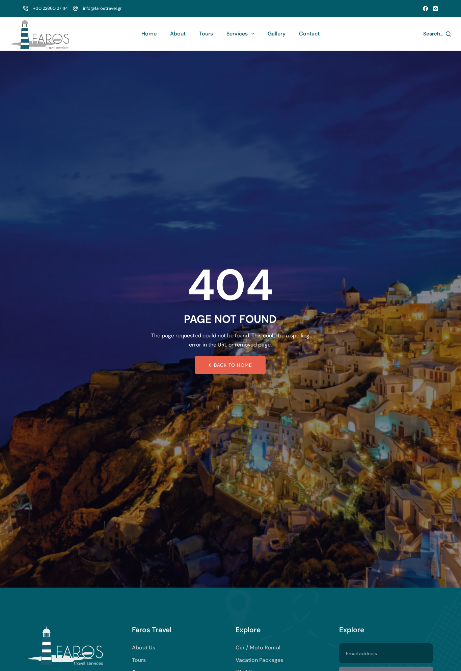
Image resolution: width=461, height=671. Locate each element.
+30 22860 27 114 (50, 8)
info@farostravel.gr (102, 8)
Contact (309, 33)
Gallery (277, 33)
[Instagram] (435, 8)
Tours (206, 33)
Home (149, 33)
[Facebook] (425, 8)
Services (237, 33)
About (178, 33)
